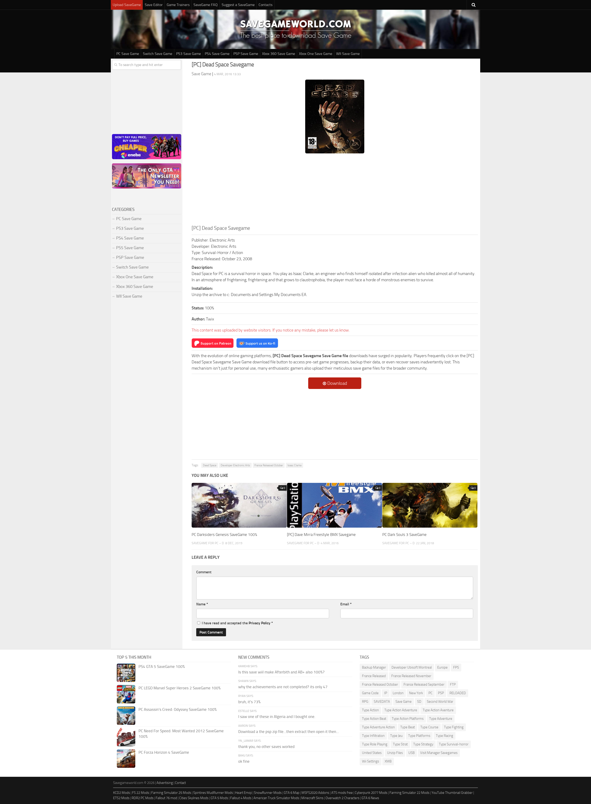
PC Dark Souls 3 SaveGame (404, 534)
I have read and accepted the (237, 623)
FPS (456, 667)
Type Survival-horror (453, 744)
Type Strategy (423, 744)
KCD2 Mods (121, 793)
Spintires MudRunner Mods (213, 793)
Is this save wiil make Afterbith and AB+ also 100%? (281, 672)
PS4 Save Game (217, 53)
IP (385, 693)
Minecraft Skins (312, 798)
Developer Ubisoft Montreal (412, 667)
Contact (180, 783)
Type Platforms (419, 736)
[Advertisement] (334, 190)
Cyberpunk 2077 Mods (371, 793)
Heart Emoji (243, 793)
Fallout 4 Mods (240, 798)
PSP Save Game (245, 53)
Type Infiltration (373, 736)
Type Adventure (440, 719)
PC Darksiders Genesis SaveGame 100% (224, 534)
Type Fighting (454, 727)
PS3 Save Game (188, 53)
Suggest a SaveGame (238, 5)
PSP (441, 693)
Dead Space (209, 465)
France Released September (424, 684)
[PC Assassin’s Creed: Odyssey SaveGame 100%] (126, 715)
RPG (365, 701)
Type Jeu (396, 736)
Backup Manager (374, 667)
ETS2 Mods (121, 798)
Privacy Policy (259, 623)
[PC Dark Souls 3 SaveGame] (429, 505)
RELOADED (457, 693)
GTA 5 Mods (219, 798)
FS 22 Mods (140, 793)
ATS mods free (342, 793)
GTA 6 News (370, 798)
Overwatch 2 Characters (342, 798)
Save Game (403, 701)
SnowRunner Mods (268, 793)
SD (419, 701)
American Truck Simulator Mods (276, 798)
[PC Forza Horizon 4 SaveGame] (126, 758)
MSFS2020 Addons (315, 793)
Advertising (165, 783)
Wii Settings (370, 761)
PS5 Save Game (130, 247)
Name (202, 604)
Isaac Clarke (294, 465)
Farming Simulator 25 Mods (171, 793)
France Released (374, 676)
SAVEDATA (382, 701)
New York (416, 693)
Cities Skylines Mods (193, 798)
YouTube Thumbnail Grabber (452, 793)
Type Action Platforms (408, 719)
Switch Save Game (157, 53)
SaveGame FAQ (205, 5)
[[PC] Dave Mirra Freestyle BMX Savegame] (334, 505)
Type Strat (400, 744)
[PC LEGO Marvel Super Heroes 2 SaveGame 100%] (126, 694)
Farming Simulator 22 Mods (409, 793)
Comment (203, 572)
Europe (442, 667)
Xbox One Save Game (315, 53)
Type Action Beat (374, 719)
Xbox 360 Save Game (278, 53)
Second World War (440, 701)
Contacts (265, 5)
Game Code (370, 693)
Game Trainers (178, 5)
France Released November (411, 676)
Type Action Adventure (400, 710)
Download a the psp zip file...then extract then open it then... (288, 731)
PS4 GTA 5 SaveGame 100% (162, 666)
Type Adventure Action (378, 727)
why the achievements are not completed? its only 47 (283, 686)
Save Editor (154, 5)
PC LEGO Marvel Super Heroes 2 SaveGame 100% (180, 688)
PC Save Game (127, 53)
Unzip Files (395, 753)
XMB (388, 761)
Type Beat (407, 727)
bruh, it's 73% (249, 701)
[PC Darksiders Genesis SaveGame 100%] (239, 505)
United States (372, 753)
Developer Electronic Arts (235, 465)
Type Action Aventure (438, 710)
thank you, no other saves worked (266, 746)
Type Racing (444, 736)
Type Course (429, 727)
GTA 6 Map (291, 793)
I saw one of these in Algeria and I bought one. (276, 716)
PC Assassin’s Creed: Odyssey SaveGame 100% (178, 709)
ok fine (244, 761)
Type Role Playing (374, 744)
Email (346, 604)
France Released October (268, 465)
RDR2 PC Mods (143, 798)
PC (430, 693)
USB (411, 753)
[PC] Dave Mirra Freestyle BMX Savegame (321, 534)
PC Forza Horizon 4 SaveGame (164, 752)
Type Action (370, 710)
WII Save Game (348, 53)
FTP (453, 684)
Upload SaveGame (127, 5)
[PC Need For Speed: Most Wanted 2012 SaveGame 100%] (126, 737)
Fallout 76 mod (166, 798)
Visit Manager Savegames (439, 753)
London (398, 693)
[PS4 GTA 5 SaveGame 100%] (126, 673)
